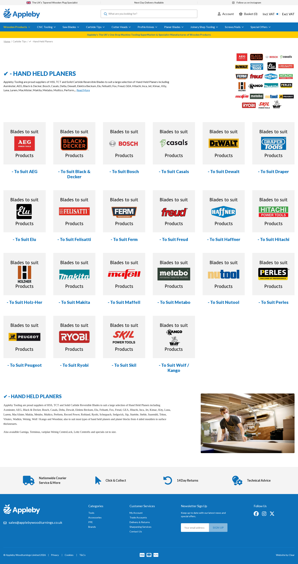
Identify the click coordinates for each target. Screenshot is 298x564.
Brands (92, 526)
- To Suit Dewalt (224, 171)
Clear (292, 554)
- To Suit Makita (74, 302)
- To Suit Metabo (173, 302)
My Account (136, 512)
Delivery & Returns (140, 522)
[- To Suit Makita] (74, 274)
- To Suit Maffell (124, 302)
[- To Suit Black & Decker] (74, 143)
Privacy (55, 555)
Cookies (69, 555)
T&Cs (82, 555)
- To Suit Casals (174, 171)
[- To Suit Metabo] (174, 274)
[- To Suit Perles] (273, 274)
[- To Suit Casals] (174, 143)
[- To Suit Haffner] (224, 211)
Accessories (95, 517)
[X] (272, 513)
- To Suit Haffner (223, 239)
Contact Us (136, 531)
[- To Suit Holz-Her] (24, 274)
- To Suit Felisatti (74, 239)
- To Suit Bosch (124, 171)
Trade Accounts (138, 517)
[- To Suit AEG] (24, 143)
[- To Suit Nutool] (224, 274)
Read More (83, 90)
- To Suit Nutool (223, 302)
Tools (91, 512)
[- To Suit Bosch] (124, 143)
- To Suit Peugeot (24, 365)
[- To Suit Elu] (24, 211)
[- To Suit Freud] (174, 211)
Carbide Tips (20, 41)
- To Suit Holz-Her (24, 302)
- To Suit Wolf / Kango (174, 367)
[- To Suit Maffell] (124, 274)
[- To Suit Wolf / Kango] (174, 337)
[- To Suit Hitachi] (273, 211)
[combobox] (149, 14)
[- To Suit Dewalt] (224, 143)
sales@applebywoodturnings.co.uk (35, 522)
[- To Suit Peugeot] (24, 337)
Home (7, 41)
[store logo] (21, 14)
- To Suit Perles (274, 302)
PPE (90, 522)
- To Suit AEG (24, 171)
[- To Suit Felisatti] (74, 211)
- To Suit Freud (174, 239)
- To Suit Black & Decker (74, 174)
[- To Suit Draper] (273, 143)
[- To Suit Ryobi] (74, 337)
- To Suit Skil (124, 365)
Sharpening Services (140, 526)
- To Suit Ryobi (74, 365)
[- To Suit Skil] (124, 337)
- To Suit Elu (24, 239)
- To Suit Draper (273, 171)
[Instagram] (264, 513)
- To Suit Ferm (124, 239)
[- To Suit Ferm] (124, 211)
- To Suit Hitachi (273, 239)
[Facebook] (256, 513)
